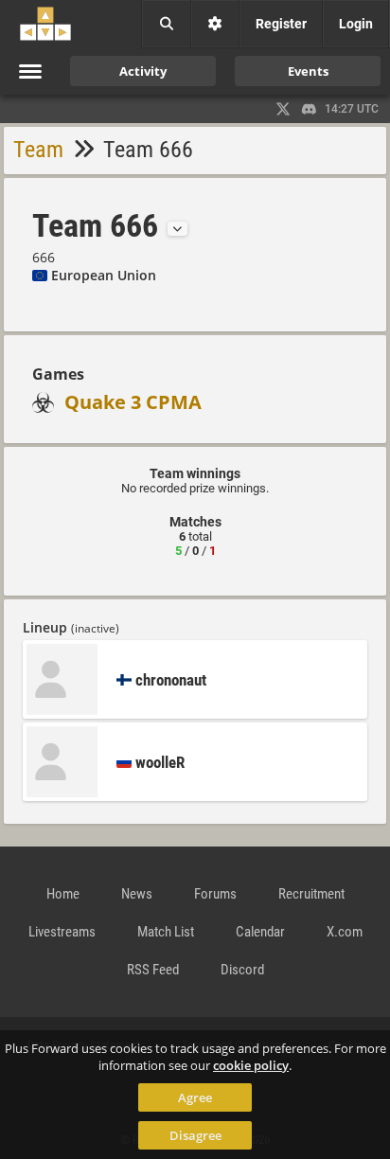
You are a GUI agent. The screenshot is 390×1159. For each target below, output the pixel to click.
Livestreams (62, 931)
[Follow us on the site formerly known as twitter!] (283, 109)
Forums (215, 893)
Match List (165, 931)
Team (38, 149)
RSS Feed (153, 969)
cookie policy (251, 1065)
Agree (195, 1097)
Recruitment (311, 893)
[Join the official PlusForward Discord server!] (309, 109)
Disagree (195, 1135)
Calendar (260, 931)
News (136, 893)
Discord (242, 969)
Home (63, 893)
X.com (345, 931)
